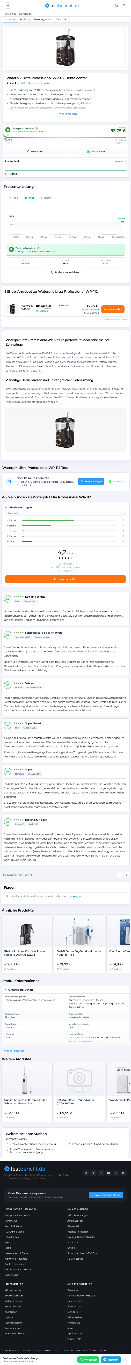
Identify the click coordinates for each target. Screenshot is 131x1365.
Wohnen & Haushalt (15, 1258)
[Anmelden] (124, 5)
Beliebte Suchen (77, 1208)
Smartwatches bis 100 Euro (82, 1253)
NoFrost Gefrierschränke (81, 1237)
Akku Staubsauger (77, 1215)
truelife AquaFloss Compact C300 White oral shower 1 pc (25, 1101)
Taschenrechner (13, 1322)
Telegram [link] (113, 1359)
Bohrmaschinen (13, 1295)
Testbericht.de (9, 14)
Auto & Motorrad (13, 1226)
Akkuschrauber (12, 1290)
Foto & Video (11, 1237)
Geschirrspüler (75, 1301)
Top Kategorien (13, 1283)
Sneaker (71, 1247)
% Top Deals (74, 1338)
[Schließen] (125, 1359)
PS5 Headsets (75, 1258)
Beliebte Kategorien (79, 1283)
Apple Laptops (75, 1220)
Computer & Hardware (17, 1215)
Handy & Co (11, 1220)
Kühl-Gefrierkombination (81, 1295)
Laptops (8, 1317)
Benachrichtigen (93, 481)
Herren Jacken (12, 1306)
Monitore (72, 1311)
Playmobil (73, 1226)
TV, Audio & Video (14, 1231)
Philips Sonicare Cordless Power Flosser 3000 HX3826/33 (24, 953)
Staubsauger (74, 1306)
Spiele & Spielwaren (15, 1264)
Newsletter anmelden (106, 1195)
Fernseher (73, 1290)
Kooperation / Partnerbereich (91, 1350)
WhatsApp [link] (90, 1359)
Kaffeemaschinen (14, 1301)
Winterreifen (74, 1317)
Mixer (70, 1328)
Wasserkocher (12, 1328)
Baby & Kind (11, 1274)
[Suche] (116, 5)
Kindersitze (73, 1322)
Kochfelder (10, 1311)
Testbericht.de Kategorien (20, 1208)
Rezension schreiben (65, 579)
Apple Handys (75, 1333)
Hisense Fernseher (77, 1231)
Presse (57, 1350)
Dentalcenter (25, 14)
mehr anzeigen (67, 113)
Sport (7, 1242)
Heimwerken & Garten (16, 1253)
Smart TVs (73, 1242)
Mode (7, 1247)
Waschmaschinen (14, 1333)
